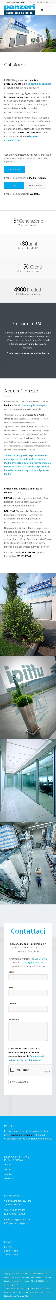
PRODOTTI (8, 1164)
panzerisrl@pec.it (18, 1223)
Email (11, 988)
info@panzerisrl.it (33, 962)
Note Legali (26, 1288)
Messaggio (14, 1019)
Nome (11, 972)
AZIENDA (8, 1174)
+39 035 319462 (38, 958)
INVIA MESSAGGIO (19, 1082)
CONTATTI (8, 1178)
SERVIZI (7, 1169)
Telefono (12, 1003)
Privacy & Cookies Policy (26, 1292)
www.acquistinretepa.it (35, 405)
